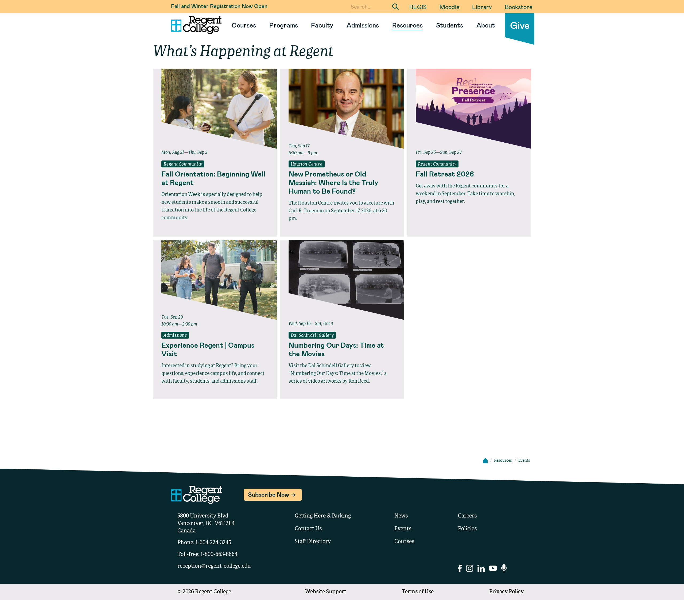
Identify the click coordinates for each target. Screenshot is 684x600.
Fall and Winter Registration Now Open (219, 6)
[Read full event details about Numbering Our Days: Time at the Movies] (342, 280)
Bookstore (518, 6)
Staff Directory (313, 541)
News (401, 516)
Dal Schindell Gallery (312, 336)
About (485, 25)
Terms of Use (418, 592)
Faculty (322, 25)
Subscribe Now (268, 494)
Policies (467, 529)
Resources (407, 25)
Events (402, 529)
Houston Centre (306, 164)
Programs (283, 25)
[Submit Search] (395, 6)
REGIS (418, 6)
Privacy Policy (506, 592)
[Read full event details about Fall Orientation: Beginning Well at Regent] (215, 109)
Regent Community (183, 164)
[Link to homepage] (194, 25)
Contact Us (308, 529)
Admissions (363, 25)
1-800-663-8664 (219, 554)
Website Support (325, 592)
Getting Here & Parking (323, 516)
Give (520, 25)
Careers (467, 516)
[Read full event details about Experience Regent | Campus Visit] (215, 280)
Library (482, 6)
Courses (244, 25)
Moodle (449, 6)
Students (449, 25)
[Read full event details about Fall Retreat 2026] (469, 109)
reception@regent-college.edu (214, 566)
